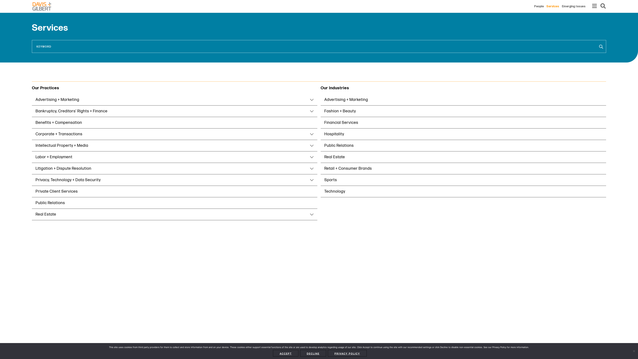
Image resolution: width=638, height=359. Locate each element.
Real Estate (46, 214)
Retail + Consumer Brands (348, 168)
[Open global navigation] (594, 6)
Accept (286, 353)
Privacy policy (347, 353)
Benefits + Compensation (59, 122)
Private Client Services (57, 191)
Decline (313, 353)
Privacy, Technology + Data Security (68, 180)
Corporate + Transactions (59, 134)
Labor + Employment (54, 157)
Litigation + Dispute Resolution (63, 168)
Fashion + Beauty (340, 111)
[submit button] (601, 47)
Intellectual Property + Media (62, 145)
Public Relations (50, 202)
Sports (330, 180)
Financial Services (341, 122)
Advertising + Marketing (57, 99)
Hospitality (334, 134)
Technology (334, 191)
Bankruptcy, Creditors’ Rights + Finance (71, 111)
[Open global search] (603, 6)
